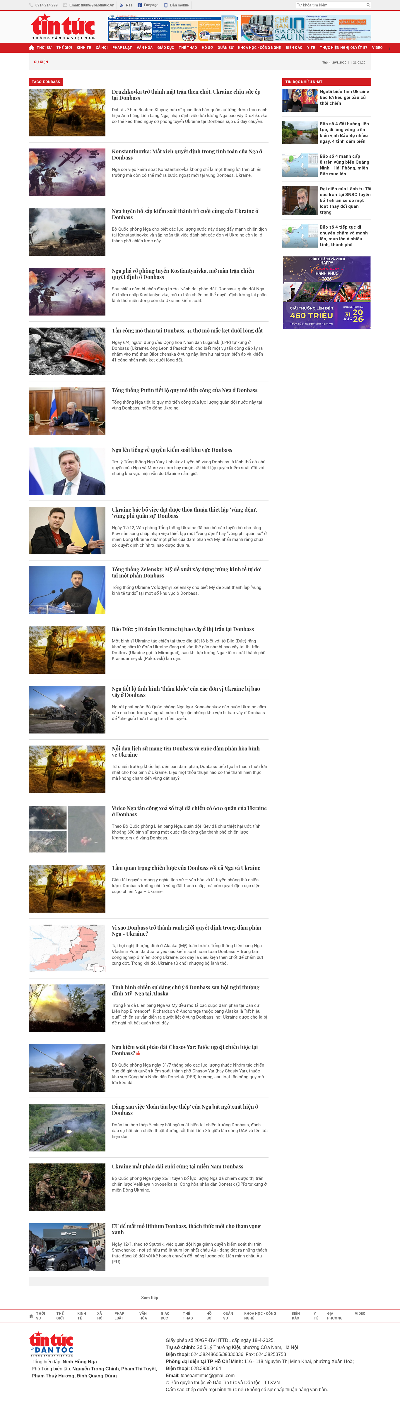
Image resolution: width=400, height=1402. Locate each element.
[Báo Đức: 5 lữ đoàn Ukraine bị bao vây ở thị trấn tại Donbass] (67, 650)
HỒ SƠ (207, 48)
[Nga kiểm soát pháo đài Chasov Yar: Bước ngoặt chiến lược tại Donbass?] (67, 1068)
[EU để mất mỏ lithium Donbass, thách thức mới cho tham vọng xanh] (67, 1247)
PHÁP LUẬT (122, 48)
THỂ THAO (188, 48)
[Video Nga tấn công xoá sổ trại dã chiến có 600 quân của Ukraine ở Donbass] (67, 829)
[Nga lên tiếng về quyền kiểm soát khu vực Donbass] (67, 471)
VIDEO (377, 48)
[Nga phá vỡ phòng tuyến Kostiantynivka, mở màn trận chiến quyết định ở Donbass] (67, 292)
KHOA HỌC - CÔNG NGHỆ (259, 48)
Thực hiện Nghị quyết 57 (343, 48)
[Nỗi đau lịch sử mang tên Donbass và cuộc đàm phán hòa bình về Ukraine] (67, 769)
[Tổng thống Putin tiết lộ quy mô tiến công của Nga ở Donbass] (67, 411)
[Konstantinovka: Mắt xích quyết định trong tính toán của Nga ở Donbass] (67, 172)
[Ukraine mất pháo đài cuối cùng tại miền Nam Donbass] (67, 1187)
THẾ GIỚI (64, 48)
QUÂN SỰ (225, 48)
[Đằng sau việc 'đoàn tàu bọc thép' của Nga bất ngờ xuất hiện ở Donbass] (67, 1127)
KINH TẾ (84, 48)
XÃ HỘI (102, 48)
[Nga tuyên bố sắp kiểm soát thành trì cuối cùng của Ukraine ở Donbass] (67, 232)
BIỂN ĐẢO (294, 48)
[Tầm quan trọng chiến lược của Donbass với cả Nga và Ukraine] (67, 889)
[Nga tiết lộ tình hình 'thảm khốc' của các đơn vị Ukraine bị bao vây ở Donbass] (67, 709)
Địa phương (335, 1316)
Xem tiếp (149, 1297)
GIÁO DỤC (165, 48)
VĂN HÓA (145, 48)
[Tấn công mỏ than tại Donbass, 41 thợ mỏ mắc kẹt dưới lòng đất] (67, 351)
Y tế (311, 48)
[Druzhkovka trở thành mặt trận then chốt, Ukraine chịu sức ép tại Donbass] (67, 112)
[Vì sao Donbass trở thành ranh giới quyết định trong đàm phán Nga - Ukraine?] (67, 948)
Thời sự (44, 48)
